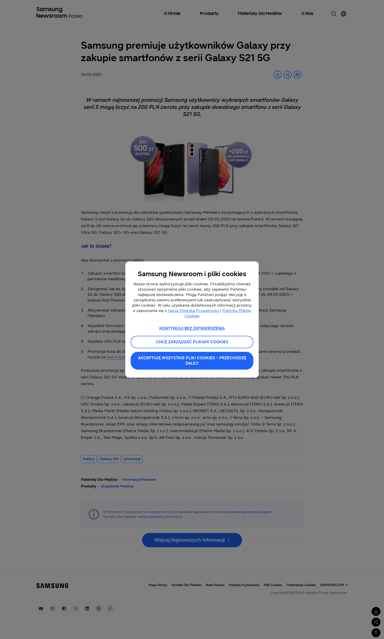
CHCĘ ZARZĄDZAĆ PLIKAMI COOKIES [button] (192, 342)
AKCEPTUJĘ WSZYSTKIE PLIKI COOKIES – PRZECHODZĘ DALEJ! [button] (192, 361)
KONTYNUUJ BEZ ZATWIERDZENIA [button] (192, 328)
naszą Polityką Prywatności (194, 310)
